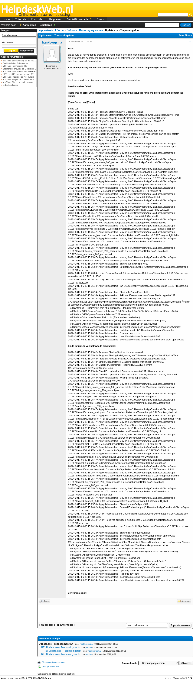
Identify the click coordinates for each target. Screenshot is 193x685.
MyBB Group (44, 678)
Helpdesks (55, 19)
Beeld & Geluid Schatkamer (15, 63)
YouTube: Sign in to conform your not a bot (22, 82)
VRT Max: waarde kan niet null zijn (18, 77)
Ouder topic (48, 624)
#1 (189, 41)
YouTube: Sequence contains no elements (21, 79)
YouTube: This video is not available (18, 71)
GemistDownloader (79, 19)
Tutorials (20, 19)
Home (6, 19)
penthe (89, 647)
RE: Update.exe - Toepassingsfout (60, 647)
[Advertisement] (18, 147)
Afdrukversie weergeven (53, 662)
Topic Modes (185, 35)
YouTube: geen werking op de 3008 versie (21, 61)
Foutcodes (37, 19)
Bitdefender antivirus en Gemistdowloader (21, 69)
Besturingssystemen (91, 30)
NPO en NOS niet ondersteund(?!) (18, 74)
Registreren (45, 25)
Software (72, 30)
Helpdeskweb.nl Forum (51, 30)
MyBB (22, 678)
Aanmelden (29, 25)
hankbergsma (52, 42)
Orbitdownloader (10, 85)
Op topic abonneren (51, 666)
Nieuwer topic (65, 624)
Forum (100, 19)
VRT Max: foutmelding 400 (14, 66)
